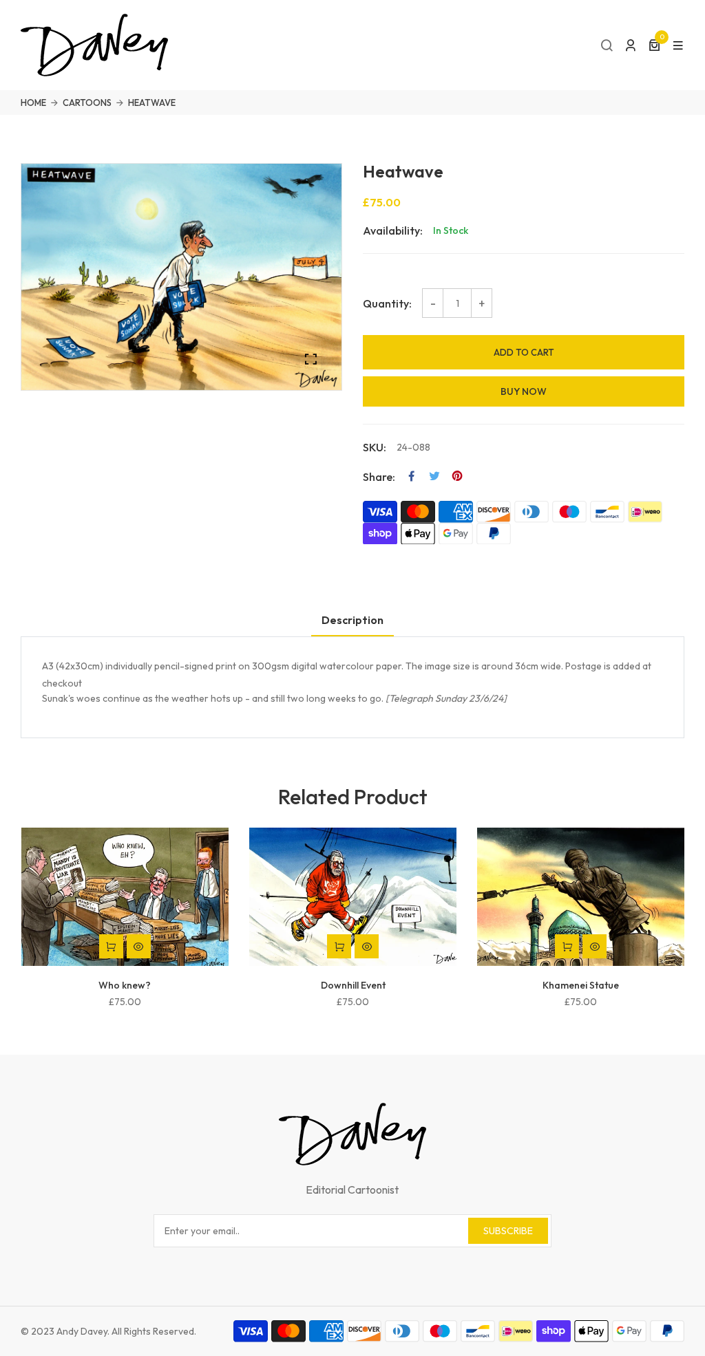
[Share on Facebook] (412, 476)
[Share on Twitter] (434, 476)
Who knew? (124, 985)
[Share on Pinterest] (457, 476)
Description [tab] (352, 620)
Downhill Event (353, 985)
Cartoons (87, 102)
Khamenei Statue (581, 985)
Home (33, 102)
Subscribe (508, 1231)
